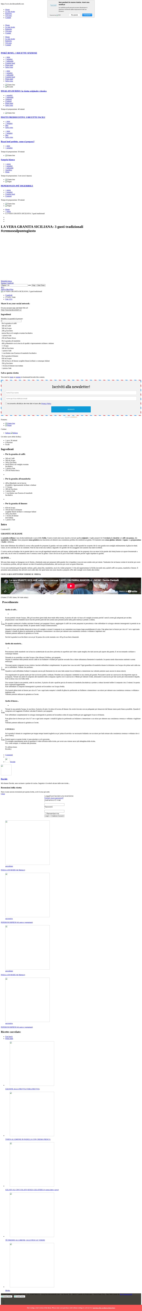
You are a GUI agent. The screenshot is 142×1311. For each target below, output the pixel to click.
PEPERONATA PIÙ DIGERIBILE (17, 186)
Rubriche (8, 14)
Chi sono (8, 16)
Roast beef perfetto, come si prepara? (18, 141)
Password (48, 807)
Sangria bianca (8, 159)
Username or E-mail (52, 800)
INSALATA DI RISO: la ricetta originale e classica (24, 91)
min (29, 285)
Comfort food (10, 63)
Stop (33, 285)
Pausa (4, 285)
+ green (8, 164)
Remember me (53, 814)
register (18, 377)
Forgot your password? (54, 798)
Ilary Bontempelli (126, 1294)
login (11, 377)
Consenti (87, 15)
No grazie (74, 15)
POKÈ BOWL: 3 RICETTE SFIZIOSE (19, 53)
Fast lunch (9, 1037)
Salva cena (9, 67)
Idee (6, 125)
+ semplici (9, 59)
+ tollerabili (9, 61)
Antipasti (8, 99)
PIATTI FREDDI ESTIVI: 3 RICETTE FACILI (23, 117)
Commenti (9, 755)
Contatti (8, 18)
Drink (7, 172)
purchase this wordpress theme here (104, 1308)
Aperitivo (8, 170)
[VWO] (58, 15)
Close (3, 794)
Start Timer (41, 285)
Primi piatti (9, 65)
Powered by (53, 15)
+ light (7, 57)
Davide (12, 762)
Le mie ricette (10, 12)
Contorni (8, 101)
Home (7, 10)
